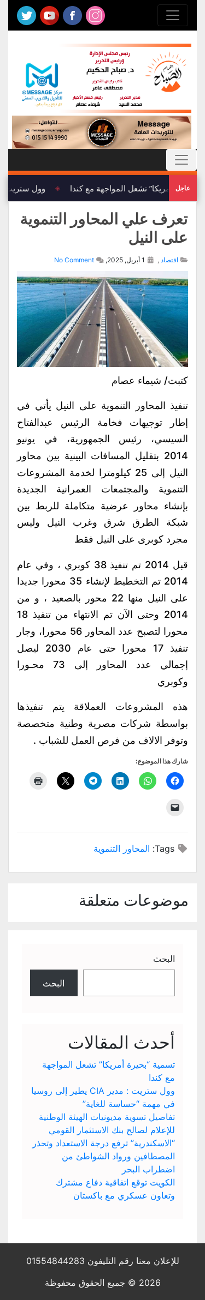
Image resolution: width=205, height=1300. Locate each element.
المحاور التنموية (121, 848)
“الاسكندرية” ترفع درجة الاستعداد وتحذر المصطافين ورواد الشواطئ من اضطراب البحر (103, 1156)
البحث (164, 958)
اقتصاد (169, 260)
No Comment (74, 260)
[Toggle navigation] (172, 15)
